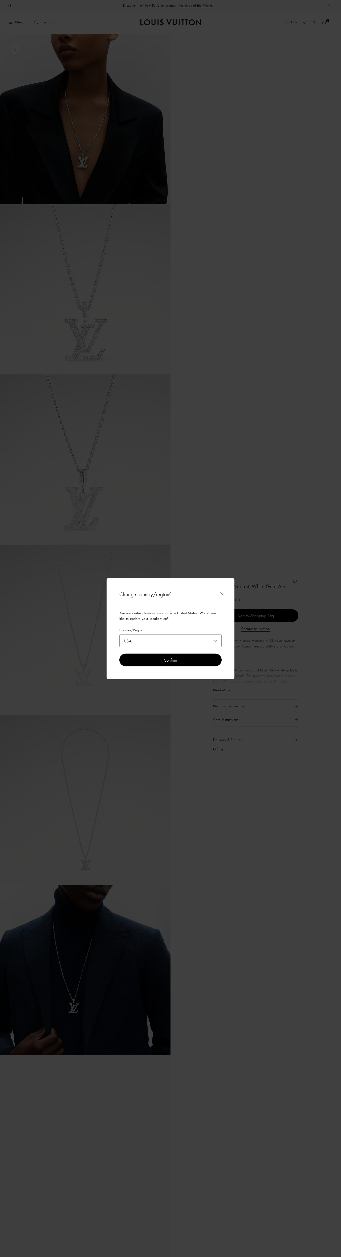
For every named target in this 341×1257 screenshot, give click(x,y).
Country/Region (131, 630)
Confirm (170, 660)
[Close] (221, 593)
